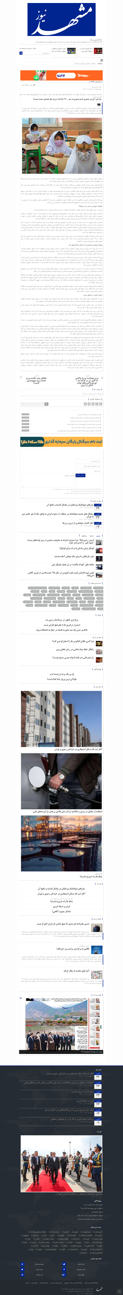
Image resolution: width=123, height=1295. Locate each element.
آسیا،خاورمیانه (86, 588)
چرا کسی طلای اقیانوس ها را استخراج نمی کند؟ (73, 641)
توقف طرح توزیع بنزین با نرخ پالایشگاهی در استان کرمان (69, 1110)
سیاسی (100, 602)
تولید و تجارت (88, 595)
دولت (100, 598)
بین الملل (35, 591)
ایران (44, 591)
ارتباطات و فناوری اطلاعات (38, 588)
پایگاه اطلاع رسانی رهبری (91, 1283)
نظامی (53, 605)
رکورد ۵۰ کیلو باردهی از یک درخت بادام (89, 1215)
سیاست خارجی (50, 598)
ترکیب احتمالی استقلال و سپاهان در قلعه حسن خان (59, 50)
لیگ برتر (99, 605)
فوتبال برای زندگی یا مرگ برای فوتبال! (76, 548)
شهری (83, 602)
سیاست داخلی (37, 598)
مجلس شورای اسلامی (56, 1283)
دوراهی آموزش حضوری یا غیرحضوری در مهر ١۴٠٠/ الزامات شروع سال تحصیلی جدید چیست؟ (67, 99)
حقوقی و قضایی (53, 595)
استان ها (99, 591)
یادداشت (76, 609)
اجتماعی (66, 588)
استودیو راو (34, 1283)
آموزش (75, 588)
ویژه (101, 609)
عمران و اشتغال (59, 602)
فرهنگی (47, 602)
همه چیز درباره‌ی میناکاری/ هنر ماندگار (90, 1219)
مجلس (75, 605)
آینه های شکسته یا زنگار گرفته (86, 63)
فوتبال (38, 602)
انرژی (52, 591)
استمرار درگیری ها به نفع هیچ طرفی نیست (62, 625)
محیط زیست (64, 605)
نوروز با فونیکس (97, 1212)
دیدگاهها (84, 536)
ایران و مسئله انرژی (61, 906)
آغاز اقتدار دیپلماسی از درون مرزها (78, 523)
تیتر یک (77, 595)
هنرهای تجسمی (41, 605)
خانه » (99, 87)
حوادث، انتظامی (39, 595)
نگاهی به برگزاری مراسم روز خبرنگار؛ (72, 949)
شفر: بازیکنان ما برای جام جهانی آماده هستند (74, 556)
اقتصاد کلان (72, 591)
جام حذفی (67, 595)
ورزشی (30, 605)
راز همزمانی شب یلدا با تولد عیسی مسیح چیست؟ (73, 658)
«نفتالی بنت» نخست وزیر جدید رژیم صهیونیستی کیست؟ (36, 379)
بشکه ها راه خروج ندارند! (91, 877)
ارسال (23, 85)
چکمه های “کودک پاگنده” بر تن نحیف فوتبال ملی (73, 565)
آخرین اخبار (95, 87)
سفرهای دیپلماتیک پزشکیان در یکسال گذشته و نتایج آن (85, 418)
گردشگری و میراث (89, 609)
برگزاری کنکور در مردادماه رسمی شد (61, 620)
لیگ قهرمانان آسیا (87, 605)
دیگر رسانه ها (90, 598)
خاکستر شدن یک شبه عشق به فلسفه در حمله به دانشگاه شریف (62, 630)
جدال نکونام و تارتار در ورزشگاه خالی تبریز (86, 50)
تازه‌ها (91, 536)
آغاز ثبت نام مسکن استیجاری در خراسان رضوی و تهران (85, 421)
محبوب (98, 536)
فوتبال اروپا (28, 602)
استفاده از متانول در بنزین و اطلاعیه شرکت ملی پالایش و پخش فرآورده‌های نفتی (79, 431)
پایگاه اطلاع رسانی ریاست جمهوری (73, 1283)
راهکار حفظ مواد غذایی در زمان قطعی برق (75, 649)
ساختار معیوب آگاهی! (61, 912)
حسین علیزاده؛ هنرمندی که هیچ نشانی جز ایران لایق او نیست (83, 424)
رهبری (71, 598)
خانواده (28, 595)
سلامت (62, 598)
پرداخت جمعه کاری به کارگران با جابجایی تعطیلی (72, 1119)
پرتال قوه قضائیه (44, 1283)
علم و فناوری (72, 602)
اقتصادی (61, 591)
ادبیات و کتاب (55, 588)
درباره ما (27, 1283)
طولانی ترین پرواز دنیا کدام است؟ (62, 679)
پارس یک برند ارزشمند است (62, 674)
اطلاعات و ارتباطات (86, 591)
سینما (91, 602)
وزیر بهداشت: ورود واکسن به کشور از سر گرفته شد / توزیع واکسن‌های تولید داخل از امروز (86, 380)
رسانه (79, 598)
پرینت (31, 85)
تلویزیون (99, 595)
